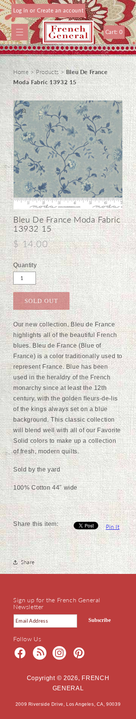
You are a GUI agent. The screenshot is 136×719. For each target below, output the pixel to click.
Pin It (113, 526)
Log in (21, 10)
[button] (19, 32)
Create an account (60, 10)
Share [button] (28, 562)
